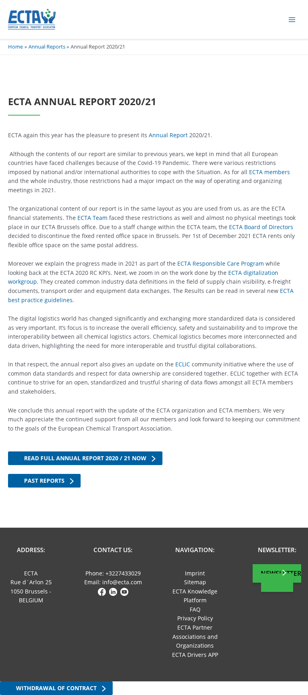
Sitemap (195, 582)
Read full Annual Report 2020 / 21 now (85, 458)
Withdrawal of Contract (56, 688)
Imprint (195, 573)
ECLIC (182, 364)
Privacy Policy (195, 618)
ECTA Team (92, 218)
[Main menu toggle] (292, 19)
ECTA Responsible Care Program (220, 263)
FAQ (195, 609)
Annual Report (168, 135)
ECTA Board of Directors (261, 227)
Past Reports (44, 480)
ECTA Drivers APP (195, 654)
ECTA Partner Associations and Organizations (195, 636)
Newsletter (281, 573)
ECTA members (269, 172)
